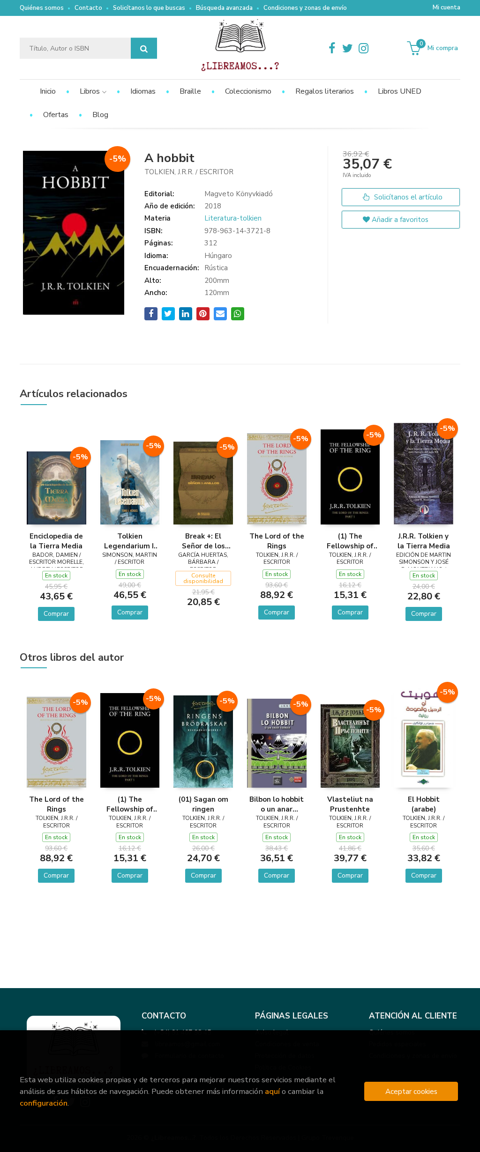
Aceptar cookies (411, 1091)
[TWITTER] (348, 48)
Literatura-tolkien (233, 218)
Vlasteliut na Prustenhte (350, 804)
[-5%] (56, 487)
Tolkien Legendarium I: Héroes (130, 541)
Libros (91, 91)
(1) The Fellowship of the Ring (350, 541)
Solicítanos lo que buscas (149, 8)
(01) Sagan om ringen (203, 804)
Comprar (56, 613)
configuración (44, 1103)
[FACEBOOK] (332, 48)
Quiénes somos (42, 8)
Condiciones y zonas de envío (305, 8)
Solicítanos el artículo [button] (407, 197)
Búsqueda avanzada (224, 8)
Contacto (88, 8)
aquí (272, 1091)
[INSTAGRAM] (364, 48)
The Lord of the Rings (276, 541)
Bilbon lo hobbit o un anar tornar (276, 804)
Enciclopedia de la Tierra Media (56, 541)
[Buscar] (144, 48)
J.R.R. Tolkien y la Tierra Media (424, 541)
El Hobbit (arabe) (424, 804)
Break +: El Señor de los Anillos (203, 541)
